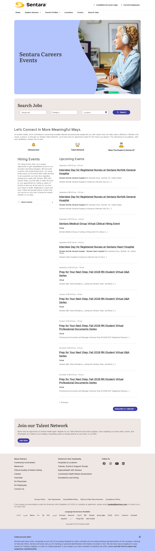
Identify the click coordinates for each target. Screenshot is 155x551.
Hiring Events (33, 150)
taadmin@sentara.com (117, 504)
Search (123, 112)
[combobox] (33, 112)
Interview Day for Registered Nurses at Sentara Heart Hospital (96, 246)
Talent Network (77, 150)
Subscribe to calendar (124, 409)
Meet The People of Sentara (121, 150)
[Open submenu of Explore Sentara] (40, 12)
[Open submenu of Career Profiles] (59, 12)
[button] (36, 202)
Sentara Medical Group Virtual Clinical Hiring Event (89, 223)
